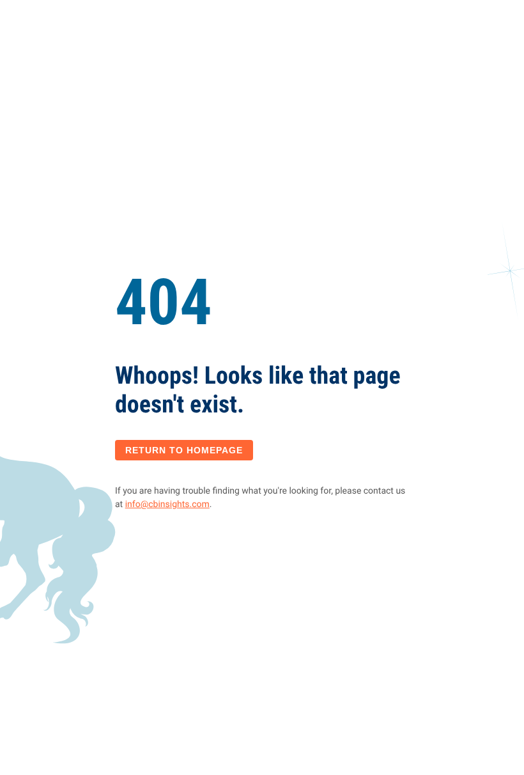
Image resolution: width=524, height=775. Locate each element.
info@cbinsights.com (167, 504)
